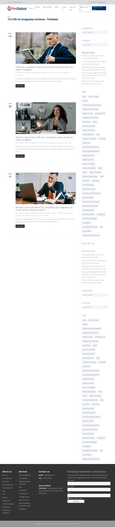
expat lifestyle (86, 122)
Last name (70, 486)
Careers (4, 497)
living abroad (86, 143)
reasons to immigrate (89, 164)
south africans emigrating (89, 218)
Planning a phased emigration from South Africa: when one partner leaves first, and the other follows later (94, 75)
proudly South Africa (88, 159)
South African (95, 180)
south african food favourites (91, 202)
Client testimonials (7, 488)
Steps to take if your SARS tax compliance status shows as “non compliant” (44, 138)
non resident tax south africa (91, 147)
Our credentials (7, 478)
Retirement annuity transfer (90, 176)
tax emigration (87, 223)
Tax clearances (23, 494)
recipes (85, 172)
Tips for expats (87, 231)
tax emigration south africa (90, 227)
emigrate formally (87, 113)
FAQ (3, 494)
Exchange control (24, 497)
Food (97, 134)
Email (69, 492)
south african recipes (88, 214)
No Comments (66, 143)
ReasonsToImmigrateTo (89, 168)
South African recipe (88, 210)
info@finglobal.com (101, 2)
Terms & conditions (8, 504)
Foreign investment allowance (40, 73)
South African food (88, 197)
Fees (3, 491)
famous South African (89, 130)
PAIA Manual (6, 507)
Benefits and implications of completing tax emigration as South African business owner (44, 208)
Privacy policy (6, 501)
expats (95, 122)
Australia (85, 101)
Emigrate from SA (100, 113)
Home (9, 2)
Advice (84, 96)
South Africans (101, 214)
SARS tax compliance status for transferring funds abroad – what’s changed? (45, 68)
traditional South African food (91, 235)
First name (70, 480)
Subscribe (76, 501)
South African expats (88, 185)
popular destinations (88, 155)
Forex (20, 487)
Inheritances (22, 509)
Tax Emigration (23, 478)
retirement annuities (95, 172)
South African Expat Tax (89, 189)
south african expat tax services (91, 193)
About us (5, 475)
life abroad (102, 138)
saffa (101, 176)
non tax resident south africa (91, 151)
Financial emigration (31, 143)
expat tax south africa (89, 126)
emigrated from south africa (90, 109)
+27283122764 (92, 2)
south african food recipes (90, 206)
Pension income (23, 500)
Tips (101, 227)
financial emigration (88, 134)
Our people (5, 481)
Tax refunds (22, 490)
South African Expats (50, 213)
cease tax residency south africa (92, 105)
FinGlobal (20, 73)
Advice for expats (94, 96)
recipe (100, 168)
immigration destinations (89, 138)
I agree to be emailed (75, 498)
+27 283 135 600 (47, 478)
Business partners (7, 485)
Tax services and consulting (58, 73)
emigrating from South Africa (90, 117)
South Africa (86, 180)
